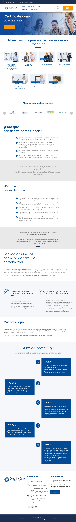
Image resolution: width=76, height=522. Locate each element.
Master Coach (38, 87)
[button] (4, 113)
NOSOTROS (31, 6)
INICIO (23, 6)
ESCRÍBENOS (9, 27)
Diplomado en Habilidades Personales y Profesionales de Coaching (11, 66)
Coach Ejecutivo (47, 64)
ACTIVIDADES (34, 10)
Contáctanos (55, 492)
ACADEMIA (41, 6)
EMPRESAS (25, 10)
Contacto (58, 8)
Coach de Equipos (65, 64)
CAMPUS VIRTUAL (67, 8)
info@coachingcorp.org (38, 485)
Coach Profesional (29, 64)
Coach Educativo (55, 87)
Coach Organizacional (20, 87)
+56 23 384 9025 (9, 2)
